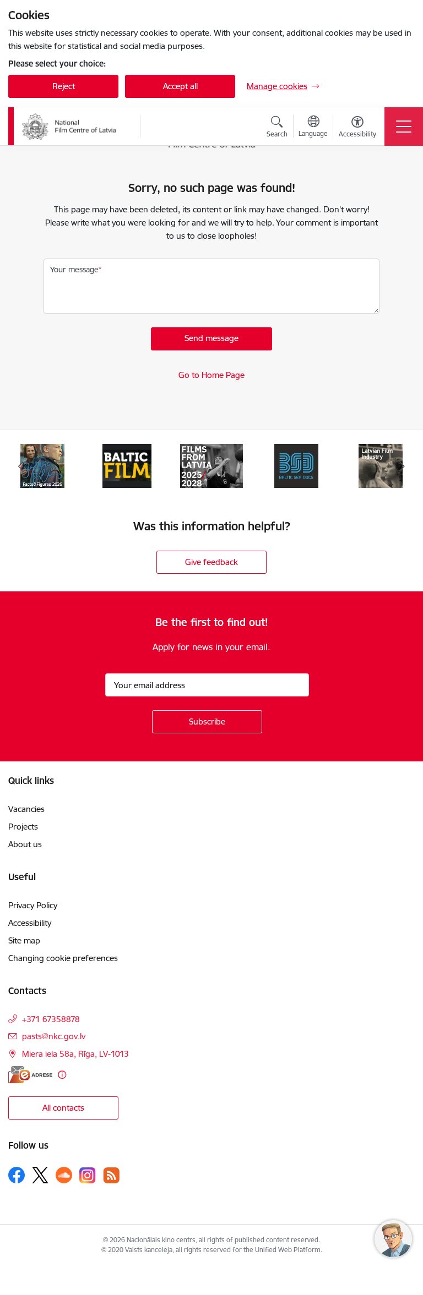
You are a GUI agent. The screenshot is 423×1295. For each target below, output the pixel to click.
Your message (74, 270)
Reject (63, 86)
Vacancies (26, 809)
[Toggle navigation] (403, 126)
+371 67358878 (51, 1019)
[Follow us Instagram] (87, 1175)
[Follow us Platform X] (40, 1175)
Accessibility (29, 923)
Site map (24, 940)
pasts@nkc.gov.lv (53, 1036)
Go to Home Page (211, 375)
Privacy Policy (32, 905)
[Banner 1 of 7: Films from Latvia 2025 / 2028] (211, 465)
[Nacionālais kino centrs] (73, 126)
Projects (23, 826)
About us (25, 844)
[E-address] (30, 1075)
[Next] (402, 466)
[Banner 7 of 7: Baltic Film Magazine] (127, 465)
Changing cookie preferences (63, 958)
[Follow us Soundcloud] (64, 1175)
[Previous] (21, 466)
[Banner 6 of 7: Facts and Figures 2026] (42, 465)
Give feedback (211, 562)
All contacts (63, 1107)
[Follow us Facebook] (16, 1175)
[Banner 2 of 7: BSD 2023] (296, 465)
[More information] (62, 1075)
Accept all (180, 86)
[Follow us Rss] (111, 1175)
